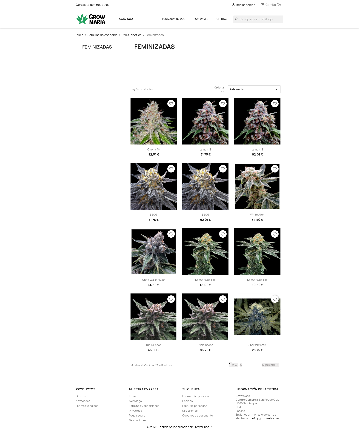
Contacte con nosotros (93, 5)
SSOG (153, 214)
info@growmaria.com (265, 418)
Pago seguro (137, 415)
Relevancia (254, 89)
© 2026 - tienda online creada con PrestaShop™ (179, 427)
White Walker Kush (153, 280)
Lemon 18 (205, 149)
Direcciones (190, 410)
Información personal (195, 396)
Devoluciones (137, 420)
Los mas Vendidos (173, 19)
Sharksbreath (257, 345)
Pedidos (187, 401)
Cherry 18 (153, 149)
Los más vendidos (87, 406)
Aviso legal (135, 401)
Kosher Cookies (205, 280)
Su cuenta (191, 389)
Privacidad (135, 410)
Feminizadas (97, 47)
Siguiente (270, 365)
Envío (132, 396)
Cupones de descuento (197, 415)
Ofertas (222, 19)
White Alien (257, 214)
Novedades (201, 19)
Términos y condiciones (144, 406)
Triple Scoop (154, 345)
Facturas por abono (194, 406)
